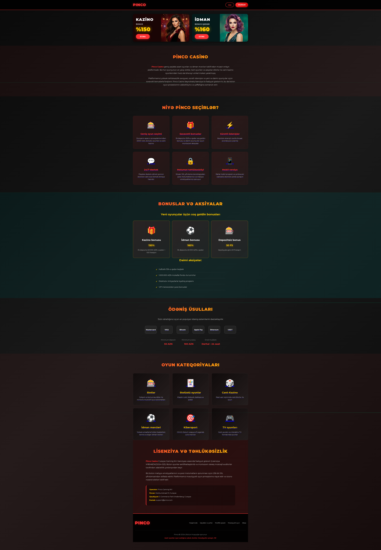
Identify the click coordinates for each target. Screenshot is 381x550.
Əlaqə (244, 523)
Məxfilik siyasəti (220, 523)
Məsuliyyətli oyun (234, 523)
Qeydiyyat (242, 5)
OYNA (143, 36)
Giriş (229, 5)
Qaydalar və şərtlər (206, 523)
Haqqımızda (193, 523)
